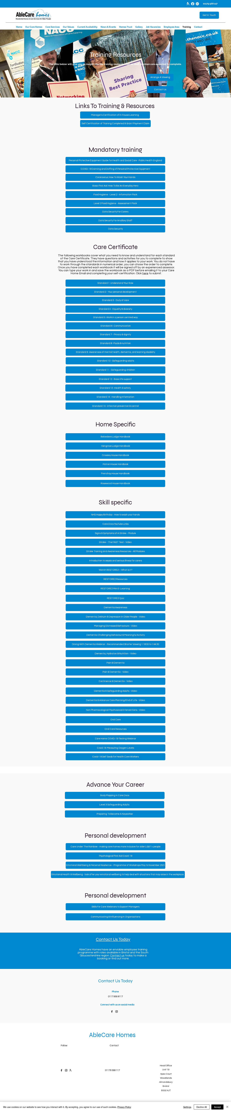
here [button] (145, 273)
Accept (217, 1107)
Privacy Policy (124, 1107)
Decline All (201, 1107)
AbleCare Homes (112, 1035)
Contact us (117, 955)
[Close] (227, 1106)
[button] (160, 77)
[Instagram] (197, 3)
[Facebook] (192, 3)
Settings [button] (187, 1107)
